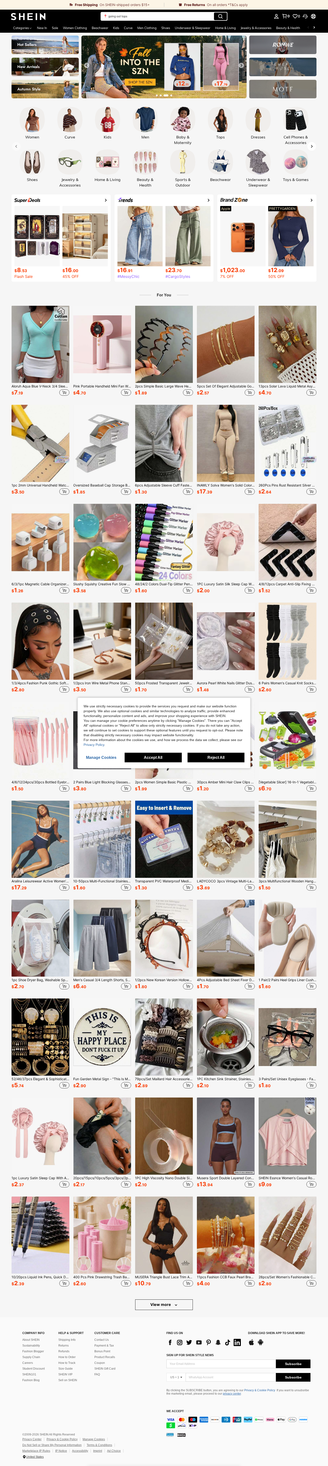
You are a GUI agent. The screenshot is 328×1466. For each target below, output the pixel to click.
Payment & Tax (104, 1345)
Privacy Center (32, 1439)
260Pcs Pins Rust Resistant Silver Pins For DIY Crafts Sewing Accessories (287, 485)
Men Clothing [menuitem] (147, 28)
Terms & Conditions (99, 1445)
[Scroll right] (314, 28)
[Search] (220, 16)
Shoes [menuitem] (165, 28)
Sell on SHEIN (67, 1380)
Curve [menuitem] (128, 28)
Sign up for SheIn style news (190, 1355)
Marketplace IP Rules (36, 1451)
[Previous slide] (87, 65)
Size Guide (65, 1368)
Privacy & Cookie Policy (259, 1390)
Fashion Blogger (33, 1351)
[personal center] (276, 16)
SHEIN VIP (65, 1374)
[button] (305, 16)
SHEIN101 (29, 1374)
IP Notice (61, 1451)
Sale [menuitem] (55, 28)
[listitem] (40, 351)
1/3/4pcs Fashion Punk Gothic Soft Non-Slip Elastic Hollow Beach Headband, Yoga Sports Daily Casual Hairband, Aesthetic (40, 683)
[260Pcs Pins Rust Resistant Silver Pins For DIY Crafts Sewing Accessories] (287, 443)
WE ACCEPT (175, 1411)
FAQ (97, 1374)
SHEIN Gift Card (104, 1368)
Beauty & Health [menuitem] (288, 28)
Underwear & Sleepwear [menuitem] (192, 28)
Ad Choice (114, 1451)
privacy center (232, 1393)
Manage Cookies (94, 1439)
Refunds (63, 1351)
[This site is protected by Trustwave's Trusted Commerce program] (170, 1434)
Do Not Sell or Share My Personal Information (52, 1445)
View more (161, 1304)
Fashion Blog (31, 1380)
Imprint (97, 1451)
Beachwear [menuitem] (100, 28)
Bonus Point (102, 1351)
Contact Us (101, 1339)
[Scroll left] (308, 28)
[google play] (260, 1344)
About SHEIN (31, 1339)
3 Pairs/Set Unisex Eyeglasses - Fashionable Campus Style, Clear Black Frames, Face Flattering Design (287, 1079)
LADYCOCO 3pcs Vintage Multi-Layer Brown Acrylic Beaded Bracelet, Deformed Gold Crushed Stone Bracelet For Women (226, 881)
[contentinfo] (238, 1422)
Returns (63, 1345)
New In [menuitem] (42, 28)
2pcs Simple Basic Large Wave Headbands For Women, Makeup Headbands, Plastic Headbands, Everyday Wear (164, 386)
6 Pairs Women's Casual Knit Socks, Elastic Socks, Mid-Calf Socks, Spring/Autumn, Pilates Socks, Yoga (287, 683)
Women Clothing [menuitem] (75, 28)
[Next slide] (241, 65)
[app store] (251, 1344)
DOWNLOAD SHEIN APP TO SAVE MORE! (276, 1333)
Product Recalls (104, 1357)
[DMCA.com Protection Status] (181, 1434)
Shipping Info (67, 1339)
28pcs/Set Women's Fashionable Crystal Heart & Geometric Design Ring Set (287, 1277)
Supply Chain (31, 1357)
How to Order (67, 1357)
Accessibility (80, 1451)
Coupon (99, 1363)
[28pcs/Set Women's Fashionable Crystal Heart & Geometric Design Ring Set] (287, 1235)
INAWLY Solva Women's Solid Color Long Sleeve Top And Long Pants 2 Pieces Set (226, 485)
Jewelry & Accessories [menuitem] (256, 28)
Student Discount (33, 1368)
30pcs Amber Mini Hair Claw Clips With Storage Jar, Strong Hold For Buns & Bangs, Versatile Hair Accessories (226, 782)
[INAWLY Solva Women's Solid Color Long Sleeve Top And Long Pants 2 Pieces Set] (226, 443)
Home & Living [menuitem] (225, 28)
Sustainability (31, 1345)
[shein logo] (28, 16)
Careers (27, 1363)
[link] (82, 5)
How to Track (66, 1363)
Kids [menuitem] (116, 28)
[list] (204, 1342)
